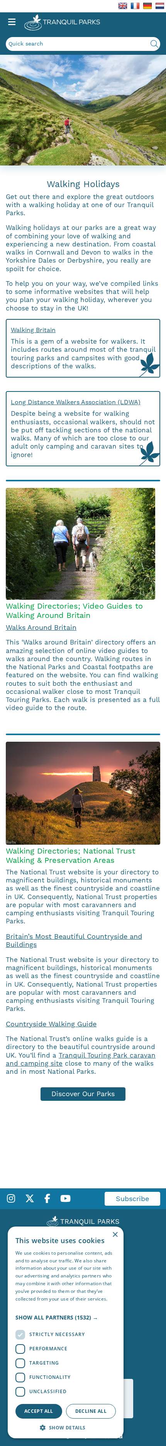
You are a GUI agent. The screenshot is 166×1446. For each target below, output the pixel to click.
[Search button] (154, 44)
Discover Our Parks (83, 1094)
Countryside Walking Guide (51, 1024)
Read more (27, 1306)
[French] (135, 5)
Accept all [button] (38, 1411)
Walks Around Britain (41, 627)
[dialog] (66, 1332)
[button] (65, 1317)
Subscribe (132, 1199)
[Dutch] (159, 5)
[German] (147, 5)
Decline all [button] (91, 1411)
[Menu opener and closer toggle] (12, 22)
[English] (122, 5)
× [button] (115, 1235)
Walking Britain (33, 330)
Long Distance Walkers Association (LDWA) (76, 402)
